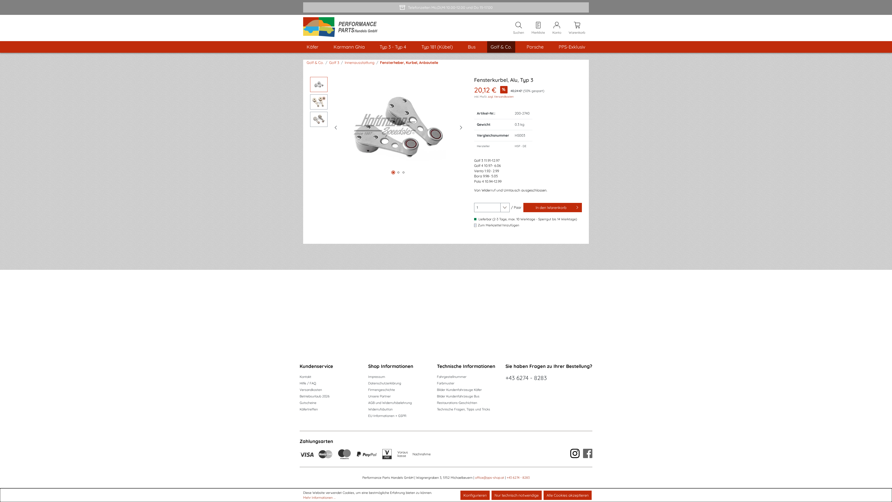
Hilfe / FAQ (308, 383)
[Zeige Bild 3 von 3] (403, 172)
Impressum (376, 377)
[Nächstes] (461, 127)
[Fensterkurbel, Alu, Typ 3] (398, 126)
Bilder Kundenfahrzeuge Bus (458, 396)
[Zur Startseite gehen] (341, 28)
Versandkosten (311, 390)
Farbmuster (445, 383)
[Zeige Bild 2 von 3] (398, 172)
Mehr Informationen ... (319, 497)
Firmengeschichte (381, 390)
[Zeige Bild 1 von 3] (393, 172)
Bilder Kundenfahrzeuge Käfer (459, 390)
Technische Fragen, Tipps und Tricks (463, 409)
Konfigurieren (475, 495)
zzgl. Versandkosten (501, 96)
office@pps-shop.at (489, 478)
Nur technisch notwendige (517, 495)
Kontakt (305, 377)
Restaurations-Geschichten (457, 403)
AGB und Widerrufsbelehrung (390, 403)
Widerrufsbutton (380, 409)
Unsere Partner (379, 396)
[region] (387, 127)
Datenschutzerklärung (384, 383)
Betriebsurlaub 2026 (315, 396)
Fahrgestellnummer (451, 377)
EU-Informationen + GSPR (387, 416)
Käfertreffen (309, 409)
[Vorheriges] (335, 127)
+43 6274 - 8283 (526, 377)
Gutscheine (308, 403)
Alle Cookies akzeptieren (568, 495)
